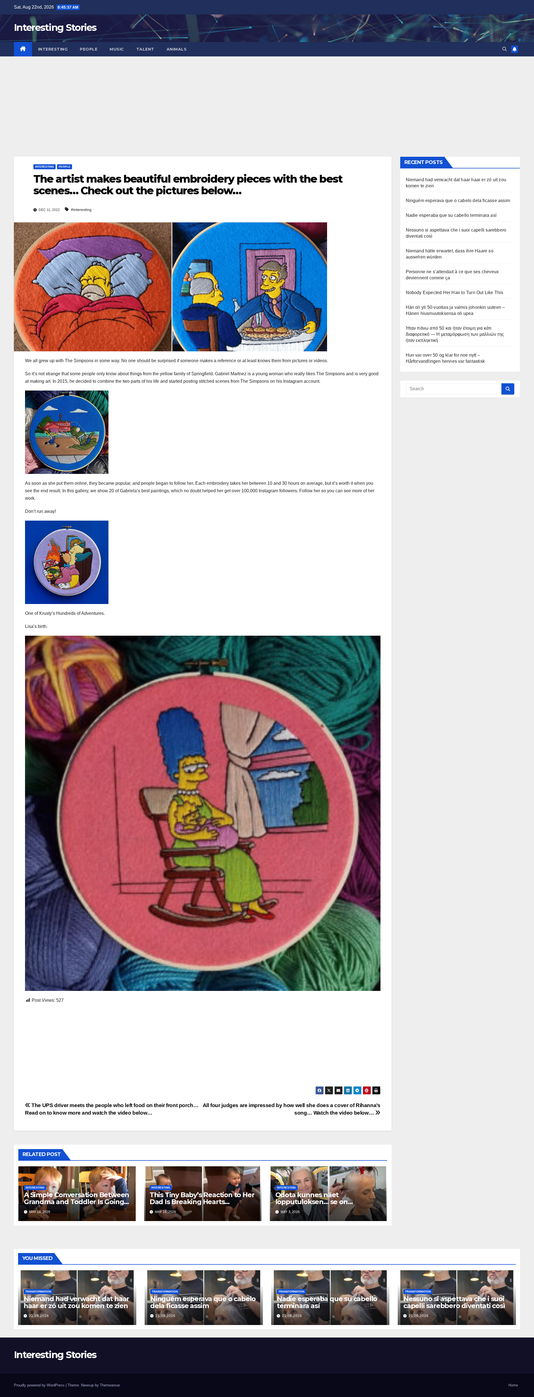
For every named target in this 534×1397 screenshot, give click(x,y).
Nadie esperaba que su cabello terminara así (451, 215)
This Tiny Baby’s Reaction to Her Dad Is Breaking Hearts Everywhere (202, 1202)
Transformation (38, 1291)
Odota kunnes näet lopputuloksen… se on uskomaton (311, 1202)
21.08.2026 (39, 1316)
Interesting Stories (55, 27)
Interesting (53, 49)
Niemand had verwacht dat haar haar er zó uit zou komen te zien (76, 1302)
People (88, 49)
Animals (177, 49)
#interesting (81, 209)
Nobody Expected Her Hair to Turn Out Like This (454, 292)
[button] (504, 49)
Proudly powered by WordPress (40, 1385)
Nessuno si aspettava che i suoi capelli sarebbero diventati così (454, 1302)
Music (117, 49)
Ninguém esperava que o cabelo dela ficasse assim (458, 200)
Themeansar (110, 1385)
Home (513, 1385)
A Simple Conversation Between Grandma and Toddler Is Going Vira (76, 1202)
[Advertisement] (267, 98)
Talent (145, 49)
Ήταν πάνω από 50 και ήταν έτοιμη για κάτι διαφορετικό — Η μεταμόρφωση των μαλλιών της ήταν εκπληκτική (455, 334)
